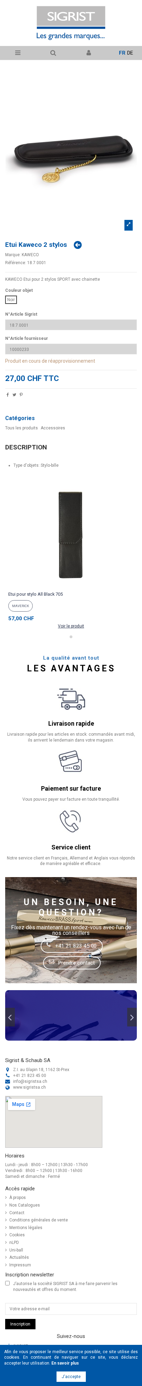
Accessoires (53, 428)
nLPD (14, 1242)
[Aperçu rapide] (71, 587)
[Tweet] (14, 395)
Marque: (13, 254)
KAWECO (30, 254)
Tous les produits (21, 428)
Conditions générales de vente (38, 1220)
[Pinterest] (21, 395)
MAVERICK (20, 606)
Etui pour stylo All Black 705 (35, 594)
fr (122, 53)
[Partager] (8, 395)
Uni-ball (16, 1250)
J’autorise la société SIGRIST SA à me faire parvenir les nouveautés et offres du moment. (65, 1286)
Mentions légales (25, 1227)
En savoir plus (65, 1363)
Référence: (15, 262)
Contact (16, 1212)
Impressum (20, 1265)
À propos (17, 1197)
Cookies (17, 1234)
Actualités (19, 1257)
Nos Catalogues (24, 1205)
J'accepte (71, 1376)
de (130, 53)
